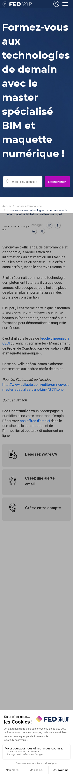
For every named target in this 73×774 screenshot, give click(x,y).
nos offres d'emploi (35, 421)
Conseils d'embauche (29, 206)
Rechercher (57, 182)
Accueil (6, 206)
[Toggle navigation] (65, 4)
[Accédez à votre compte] (56, 3)
